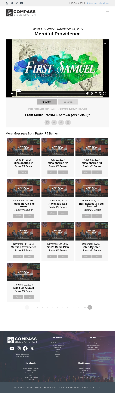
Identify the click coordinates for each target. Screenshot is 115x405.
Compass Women (31, 373)
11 (78, 307)
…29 (84, 307)
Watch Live (57, 347)
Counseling (93, 343)
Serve (57, 356)
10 (73, 307)
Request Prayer (93, 347)
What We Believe (84, 368)
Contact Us (84, 377)
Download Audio (79, 109)
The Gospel (84, 373)
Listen (69, 102)
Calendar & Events (58, 345)
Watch (48, 102)
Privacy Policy (91, 388)
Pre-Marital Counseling (93, 345)
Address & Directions (22, 354)
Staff (84, 375)
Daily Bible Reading (57, 343)
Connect (57, 354)
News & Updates (57, 352)
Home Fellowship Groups (31, 368)
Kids (30, 375)
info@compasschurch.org (97, 3)
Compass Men (31, 371)
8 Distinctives (84, 371)
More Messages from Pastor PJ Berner (47, 109)
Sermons (57, 350)
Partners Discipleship (31, 377)
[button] (107, 13)
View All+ (31, 380)
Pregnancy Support (93, 350)
